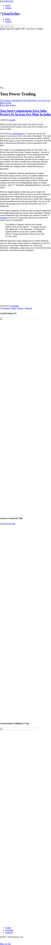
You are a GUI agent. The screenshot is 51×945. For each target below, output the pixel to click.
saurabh (12, 120)
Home (7, 5)
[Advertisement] (25, 57)
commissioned (18, 133)
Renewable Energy (8, 105)
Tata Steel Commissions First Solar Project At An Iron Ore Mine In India (25, 112)
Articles (8, 8)
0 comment (14, 306)
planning (3, 218)
